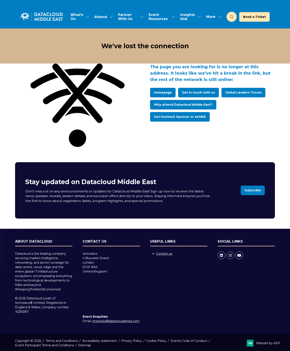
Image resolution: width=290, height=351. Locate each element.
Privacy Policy (131, 341)
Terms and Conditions (62, 341)
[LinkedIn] (221, 255)
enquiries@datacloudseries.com (115, 321)
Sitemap (84, 345)
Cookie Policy (156, 341)
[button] (212, 16)
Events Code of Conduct (189, 341)
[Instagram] (230, 255)
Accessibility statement (99, 341)
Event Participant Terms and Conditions (44, 345)
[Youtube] (239, 255)
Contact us (164, 254)
